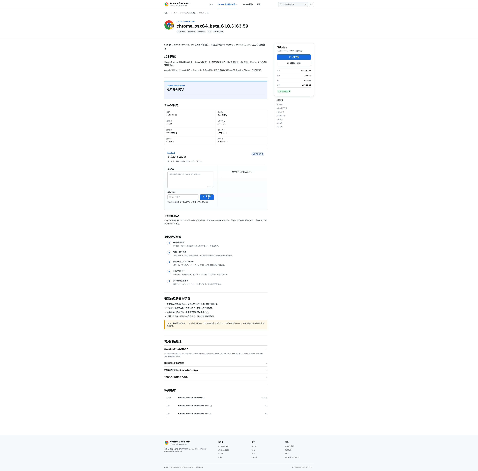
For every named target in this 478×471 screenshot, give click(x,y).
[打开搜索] (311, 4)
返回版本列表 (295, 63)
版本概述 (279, 104)
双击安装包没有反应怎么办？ (176, 349)
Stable (254, 446)
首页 (211, 4)
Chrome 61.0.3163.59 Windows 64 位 (195, 405)
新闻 (258, 4)
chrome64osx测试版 (188, 13)
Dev (253, 454)
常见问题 (279, 123)
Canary (254, 457)
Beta (253, 450)
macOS (174, 13)
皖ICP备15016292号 (292, 457)
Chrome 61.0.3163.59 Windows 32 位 (195, 413)
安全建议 (279, 119)
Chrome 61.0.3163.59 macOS (191, 398)
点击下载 (295, 57)
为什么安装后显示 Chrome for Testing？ (181, 370)
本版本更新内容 (281, 108)
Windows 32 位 (223, 450)
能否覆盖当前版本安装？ (174, 363)
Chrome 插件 (247, 4)
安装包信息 (280, 112)
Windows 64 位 (223, 446)
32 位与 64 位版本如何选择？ (176, 377)
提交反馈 (208, 197)
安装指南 (288, 450)
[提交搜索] (280, 4)
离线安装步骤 (280, 115)
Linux (220, 457)
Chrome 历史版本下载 (226, 4)
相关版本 (279, 127)
